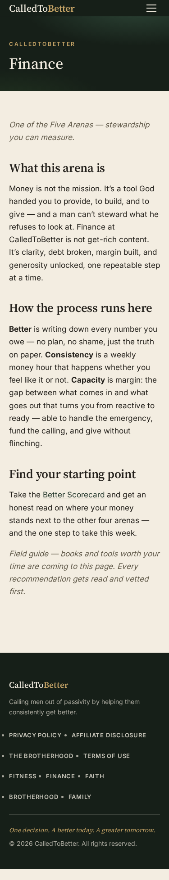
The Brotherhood (41, 755)
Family (80, 796)
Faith (95, 776)
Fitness (22, 776)
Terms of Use (106, 755)
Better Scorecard (74, 494)
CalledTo (42, 8)
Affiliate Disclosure (109, 735)
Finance (60, 776)
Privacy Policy (35, 735)
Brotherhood (34, 796)
